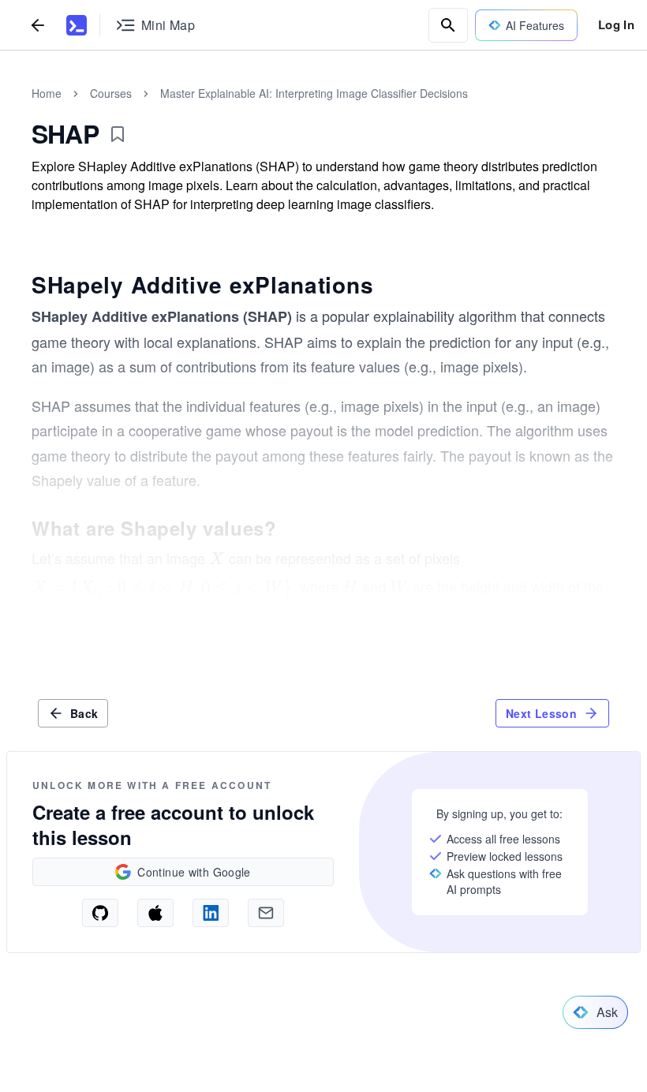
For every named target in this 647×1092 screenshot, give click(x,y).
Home (47, 93)
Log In (616, 24)
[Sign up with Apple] (155, 913)
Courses (111, 93)
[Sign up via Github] (100, 913)
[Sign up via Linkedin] (211, 913)
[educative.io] (76, 25)
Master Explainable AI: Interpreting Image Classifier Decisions (314, 93)
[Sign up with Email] (266, 913)
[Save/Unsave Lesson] (117, 134)
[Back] (38, 24)
